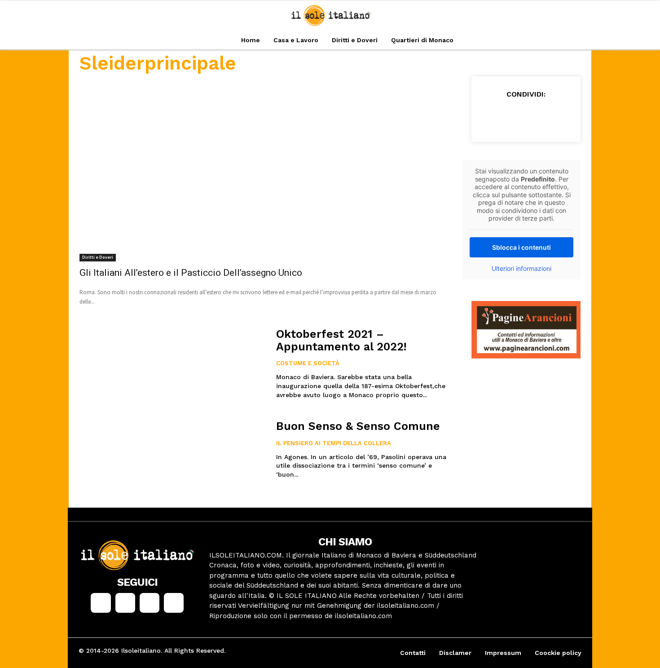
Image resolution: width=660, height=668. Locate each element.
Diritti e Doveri (97, 257)
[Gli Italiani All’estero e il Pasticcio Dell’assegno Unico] (264, 169)
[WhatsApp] (553, 116)
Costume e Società (307, 363)
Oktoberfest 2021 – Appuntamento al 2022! (341, 340)
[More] (574, 116)
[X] (512, 116)
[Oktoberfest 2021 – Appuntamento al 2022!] (172, 365)
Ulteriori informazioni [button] (521, 268)
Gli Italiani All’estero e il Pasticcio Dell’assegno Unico (190, 272)
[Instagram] (125, 603)
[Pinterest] (532, 116)
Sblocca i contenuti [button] (521, 247)
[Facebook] (491, 116)
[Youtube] (174, 603)
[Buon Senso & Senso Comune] (172, 457)
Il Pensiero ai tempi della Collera (333, 443)
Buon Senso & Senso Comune (358, 426)
